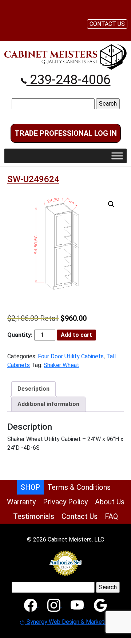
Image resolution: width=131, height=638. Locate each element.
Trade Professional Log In (66, 133)
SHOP (30, 487)
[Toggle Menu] (117, 156)
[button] (111, 204)
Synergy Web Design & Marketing (68, 621)
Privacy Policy (65, 501)
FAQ (111, 516)
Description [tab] (33, 388)
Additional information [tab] (48, 404)
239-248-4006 (69, 79)
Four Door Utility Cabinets (71, 356)
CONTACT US (107, 23)
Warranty (21, 501)
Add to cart (76, 334)
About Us (109, 501)
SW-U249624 (33, 179)
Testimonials (33, 516)
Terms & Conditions (79, 487)
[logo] (65, 56)
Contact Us (79, 516)
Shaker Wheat (61, 365)
